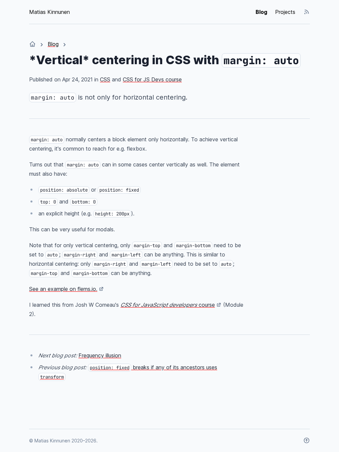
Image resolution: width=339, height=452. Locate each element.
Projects (285, 12)
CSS (105, 79)
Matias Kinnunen (49, 12)
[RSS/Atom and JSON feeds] (306, 12)
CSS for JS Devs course (152, 79)
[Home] (32, 44)
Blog (261, 12)
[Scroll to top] (306, 440)
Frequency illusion (99, 355)
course (168, 304)
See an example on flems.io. (63, 289)
